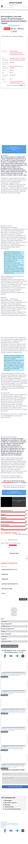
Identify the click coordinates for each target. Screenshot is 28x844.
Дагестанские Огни (16, 66)
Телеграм (13, 83)
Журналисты (4, 746)
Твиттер (19, 81)
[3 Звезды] (4, 85)
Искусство (3, 691)
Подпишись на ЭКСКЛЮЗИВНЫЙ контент (14, 492)
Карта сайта (4, 822)
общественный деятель (17, 54)
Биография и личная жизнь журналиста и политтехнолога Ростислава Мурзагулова (12, 748)
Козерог (22, 58)
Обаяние (5, 579)
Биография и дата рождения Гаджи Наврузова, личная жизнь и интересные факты (13, 674)
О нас (2, 827)
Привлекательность (9, 569)
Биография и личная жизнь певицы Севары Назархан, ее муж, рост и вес (12, 766)
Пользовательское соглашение (9, 824)
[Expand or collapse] (25, 797)
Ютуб (22, 83)
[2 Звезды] (3, 85)
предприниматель (16, 52)
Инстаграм (13, 81)
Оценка (15, 31)
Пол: (2, 619)
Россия (12, 68)
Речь (3, 593)
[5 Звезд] (6, 85)
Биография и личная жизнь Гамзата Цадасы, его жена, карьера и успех (14, 693)
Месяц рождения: (7, 629)
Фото (14, 28)
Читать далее (4, 676)
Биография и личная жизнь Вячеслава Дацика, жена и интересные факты (13, 730)
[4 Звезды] (5, 85)
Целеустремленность (10, 584)
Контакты (3, 825)
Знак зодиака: (6, 634)
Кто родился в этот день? (18, 60)
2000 (17, 58)
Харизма (5, 574)
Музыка (3, 764)
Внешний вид (7, 588)
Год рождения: (6, 624)
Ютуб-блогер (14, 51)
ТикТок (18, 83)
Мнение (22, 28)
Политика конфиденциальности (9, 823)
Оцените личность (21, 534)
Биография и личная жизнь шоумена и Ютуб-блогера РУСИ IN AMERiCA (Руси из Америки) (13, 711)
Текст (7, 28)
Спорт (2, 673)
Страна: (3, 639)
